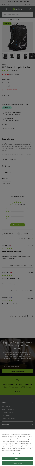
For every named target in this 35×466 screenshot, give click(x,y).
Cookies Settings (17, 454)
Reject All (17, 458)
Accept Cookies (17, 463)
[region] (17, 447)
